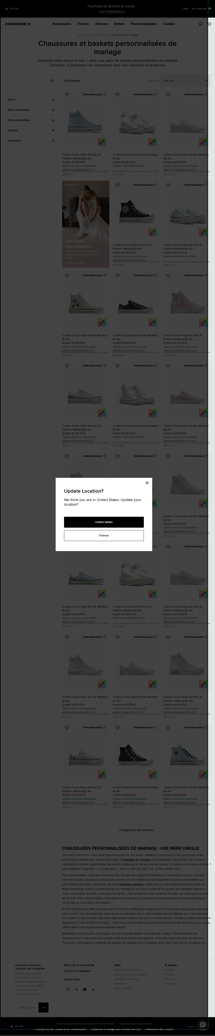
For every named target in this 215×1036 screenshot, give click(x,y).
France (104, 535)
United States (104, 522)
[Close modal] (148, 482)
